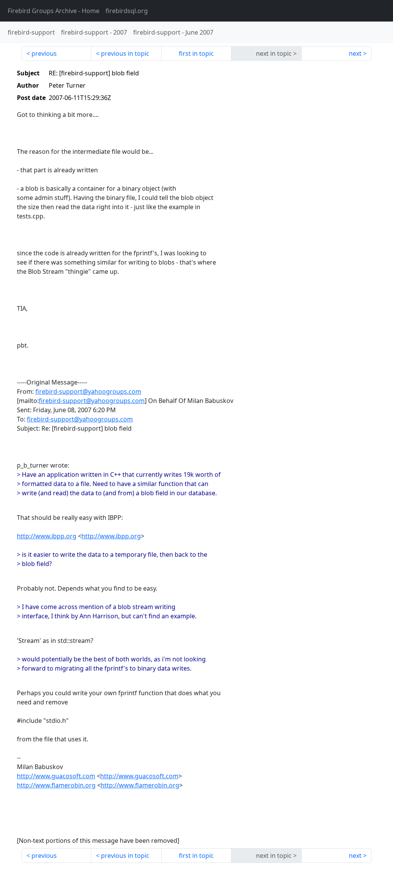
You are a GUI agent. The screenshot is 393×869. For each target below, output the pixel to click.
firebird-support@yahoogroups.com (88, 391)
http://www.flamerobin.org (56, 785)
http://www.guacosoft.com (56, 776)
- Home (53, 11)
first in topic (196, 53)
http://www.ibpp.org (46, 536)
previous (44, 53)
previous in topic (125, 53)
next (355, 53)
